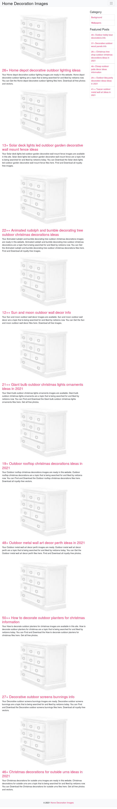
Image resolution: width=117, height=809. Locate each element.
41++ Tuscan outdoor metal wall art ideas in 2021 (101, 92)
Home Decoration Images (25, 3)
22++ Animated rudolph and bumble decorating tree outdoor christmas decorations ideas (42, 232)
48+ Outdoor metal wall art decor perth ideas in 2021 (43, 542)
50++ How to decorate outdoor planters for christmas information (43, 619)
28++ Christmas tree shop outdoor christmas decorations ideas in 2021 (101, 56)
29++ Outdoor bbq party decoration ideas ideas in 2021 (102, 80)
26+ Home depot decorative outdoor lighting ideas (41, 69)
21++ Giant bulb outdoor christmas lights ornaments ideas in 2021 (42, 386)
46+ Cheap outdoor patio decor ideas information (100, 69)
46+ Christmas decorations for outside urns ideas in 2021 (42, 773)
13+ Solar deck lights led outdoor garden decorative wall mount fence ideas (42, 147)
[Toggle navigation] (111, 3)
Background (96, 17)
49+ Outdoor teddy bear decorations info (102, 36)
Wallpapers (96, 22)
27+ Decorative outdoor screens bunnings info (38, 696)
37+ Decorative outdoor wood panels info (101, 45)
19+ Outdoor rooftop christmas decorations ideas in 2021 (42, 465)
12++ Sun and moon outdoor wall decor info (36, 312)
